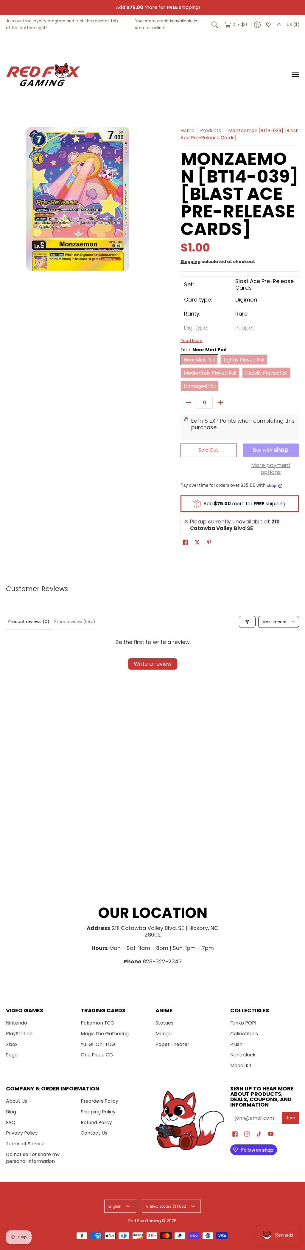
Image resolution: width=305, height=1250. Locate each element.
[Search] (215, 24)
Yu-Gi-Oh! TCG (98, 1044)
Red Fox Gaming (144, 1221)
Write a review (153, 664)
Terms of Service (25, 1143)
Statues (164, 1022)
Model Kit (241, 1065)
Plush (236, 1044)
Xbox (12, 1044)
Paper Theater (172, 1044)
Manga (163, 1033)
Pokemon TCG (97, 1022)
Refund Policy (96, 1122)
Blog (11, 1111)
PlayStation (19, 1033)
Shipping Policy (98, 1111)
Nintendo (16, 1022)
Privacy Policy (22, 1133)
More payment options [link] (270, 468)
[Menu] (295, 74)
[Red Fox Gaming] (43, 74)
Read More (191, 341)
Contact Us (94, 1133)
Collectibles (244, 1033)
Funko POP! (243, 1022)
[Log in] (257, 24)
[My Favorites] (268, 24)
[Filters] (247, 622)
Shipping (190, 262)
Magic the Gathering (105, 1033)
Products (210, 130)
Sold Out (208, 449)
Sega (12, 1054)
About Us (16, 1101)
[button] (185, 542)
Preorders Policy (99, 1101)
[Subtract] (188, 402)
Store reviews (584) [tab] (74, 622)
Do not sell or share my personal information (33, 1158)
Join (290, 1117)
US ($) (293, 24)
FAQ (10, 1122)
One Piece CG (97, 1054)
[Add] (221, 402)
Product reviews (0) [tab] (28, 622)
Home (187, 130)
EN (279, 24)
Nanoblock (243, 1054)
